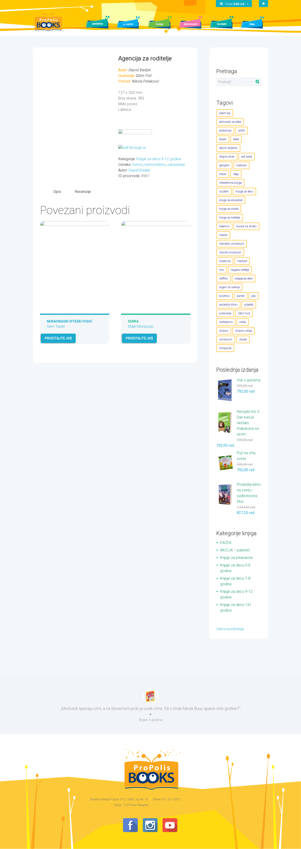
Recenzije (83, 191)
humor (137, 164)
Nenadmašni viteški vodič (69, 321)
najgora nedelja (240, 269)
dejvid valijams (228, 148)
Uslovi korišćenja (230, 629)
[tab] (57, 191)
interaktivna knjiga (230, 182)
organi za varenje (229, 287)
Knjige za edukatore (236, 557)
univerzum (225, 339)
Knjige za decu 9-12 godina (158, 159)
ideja (236, 174)
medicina (224, 261)
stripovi (223, 330)
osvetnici (224, 296)
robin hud (244, 313)
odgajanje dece (244, 278)
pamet (241, 296)
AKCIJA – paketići (235, 550)
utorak (243, 339)
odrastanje (176, 164)
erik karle (246, 156)
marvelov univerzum (231, 243)
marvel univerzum (230, 252)
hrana (222, 174)
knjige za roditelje (229, 217)
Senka (133, 321)
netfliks (223, 278)
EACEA (225, 542)
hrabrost (241, 165)
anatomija (225, 130)
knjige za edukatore (230, 200)
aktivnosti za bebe (230, 122)
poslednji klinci (228, 304)
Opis (57, 191)
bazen (222, 139)
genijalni (224, 165)
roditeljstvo (226, 322)
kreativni (224, 226)
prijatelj (248, 304)
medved (242, 261)
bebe (236, 139)
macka (223, 235)
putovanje (225, 313)
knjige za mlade (228, 209)
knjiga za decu (244, 191)
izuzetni (224, 191)
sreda (242, 322)
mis (221, 269)
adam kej (224, 113)
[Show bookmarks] (263, 3)
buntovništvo (155, 164)
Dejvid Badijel (139, 170)
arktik (241, 130)
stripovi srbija (243, 330)
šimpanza (225, 348)
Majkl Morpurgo (141, 326)
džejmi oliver (226, 156)
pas (253, 296)
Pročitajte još (58, 338)
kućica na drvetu (246, 226)
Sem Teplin (56, 326)
